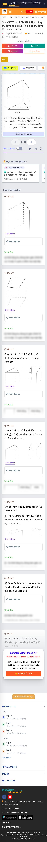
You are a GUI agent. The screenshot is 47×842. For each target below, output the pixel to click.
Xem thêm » (10, 234)
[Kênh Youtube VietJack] (10, 797)
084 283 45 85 (13, 809)
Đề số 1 (4, 59)
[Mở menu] (10, 11)
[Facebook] (4, 797)
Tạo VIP (29, 12)
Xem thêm (6, 758)
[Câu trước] (15, 142)
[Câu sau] (31, 142)
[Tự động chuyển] (30, 148)
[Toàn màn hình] (41, 148)
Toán (10, 17)
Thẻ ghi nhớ (12, 68)
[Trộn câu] (35, 148)
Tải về (36, 46)
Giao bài (13, 51)
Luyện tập (30, 68)
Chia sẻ (14, 46)
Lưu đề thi (36, 51)
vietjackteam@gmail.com (17, 812)
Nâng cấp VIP (25, 674)
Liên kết (6, 823)
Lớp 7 (4, 17)
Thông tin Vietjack (11, 827)
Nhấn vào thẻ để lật (24, 134)
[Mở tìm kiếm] (22, 11)
